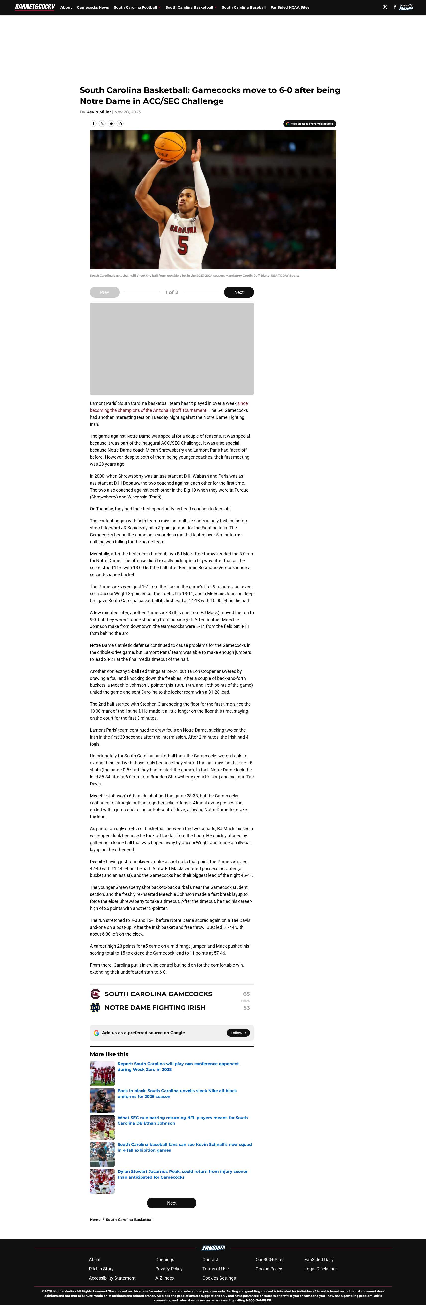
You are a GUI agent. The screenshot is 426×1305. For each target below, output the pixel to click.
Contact (210, 1259)
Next (239, 292)
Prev (104, 292)
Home (95, 1219)
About (66, 7)
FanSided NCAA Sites (290, 7)
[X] (385, 7)
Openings (164, 1259)
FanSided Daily (319, 1259)
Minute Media (63, 1291)
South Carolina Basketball (129, 1219)
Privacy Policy (169, 1268)
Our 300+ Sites (270, 1259)
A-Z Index (164, 1278)
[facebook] (395, 7)
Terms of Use (215, 1268)
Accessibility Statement (112, 1278)
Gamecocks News (93, 7)
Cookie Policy (269, 1268)
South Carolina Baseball (244, 7)
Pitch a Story (101, 1268)
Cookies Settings (219, 1278)
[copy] (120, 123)
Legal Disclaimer (320, 1268)
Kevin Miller (98, 112)
